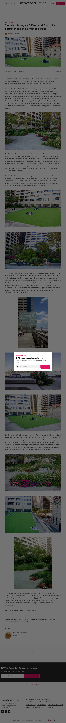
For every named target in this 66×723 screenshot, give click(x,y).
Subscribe (45, 367)
